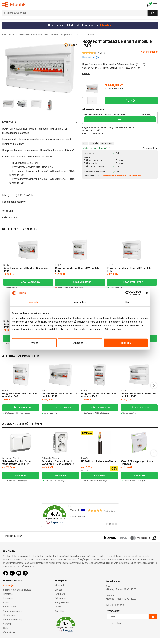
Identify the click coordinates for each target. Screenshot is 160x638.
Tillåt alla (126, 342)
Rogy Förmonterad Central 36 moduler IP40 (129, 269)
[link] (80, 515)
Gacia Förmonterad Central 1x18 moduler (104, 114)
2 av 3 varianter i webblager (16, 481)
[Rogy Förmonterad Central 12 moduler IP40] (28, 250)
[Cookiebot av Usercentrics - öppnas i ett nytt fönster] (127, 293)
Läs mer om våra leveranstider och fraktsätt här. (120, 176)
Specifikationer (149, 51)
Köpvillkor (59, 611)
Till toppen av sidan (12, 536)
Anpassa (78, 342)
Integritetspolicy (63, 602)
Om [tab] (127, 302)
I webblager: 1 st (116, 288)
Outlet (6, 628)
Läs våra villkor (114, 623)
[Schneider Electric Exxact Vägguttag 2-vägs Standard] (60, 442)
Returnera (60, 594)
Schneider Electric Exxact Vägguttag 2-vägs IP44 (17, 463)
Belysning (8, 598)
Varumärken (9, 632)
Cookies (59, 606)
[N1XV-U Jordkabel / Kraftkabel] (99, 442)
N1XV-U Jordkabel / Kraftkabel (99, 461)
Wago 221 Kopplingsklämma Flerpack (137, 463)
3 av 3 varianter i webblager (55, 481)
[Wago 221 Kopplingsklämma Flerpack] (139, 442)
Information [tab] (80, 302)
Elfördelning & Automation (31, 34)
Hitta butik (60, 585)
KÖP (133, 100)
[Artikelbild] (92, 88)
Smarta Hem (9, 606)
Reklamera (60, 598)
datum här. (105, 25)
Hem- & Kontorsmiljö (13, 619)
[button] (109, 148)
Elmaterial (13, 34)
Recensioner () (90, 57)
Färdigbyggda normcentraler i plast (70, 34)
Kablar (6, 602)
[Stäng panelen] (147, 293)
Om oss (58, 589)
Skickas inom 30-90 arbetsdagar (70, 288)
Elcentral (49, 34)
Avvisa (34, 342)
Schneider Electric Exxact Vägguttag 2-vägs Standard (58, 463)
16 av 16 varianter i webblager (96, 481)
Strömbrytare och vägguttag (17, 589)
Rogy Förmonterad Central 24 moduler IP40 (78, 269)
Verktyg (7, 624)
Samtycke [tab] (33, 302)
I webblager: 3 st (12, 288)
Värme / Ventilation (12, 611)
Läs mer (86, 73)
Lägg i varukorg (30, 282)
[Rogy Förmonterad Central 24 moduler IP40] (80, 250)
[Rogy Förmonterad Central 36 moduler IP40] (132, 250)
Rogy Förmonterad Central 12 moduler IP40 (26, 269)
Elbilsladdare (9, 615)
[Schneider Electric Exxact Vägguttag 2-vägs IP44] (21, 442)
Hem (4, 34)
